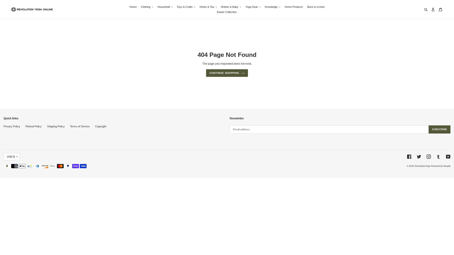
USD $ (11, 156)
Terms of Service (80, 126)
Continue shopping (224, 73)
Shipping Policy (56, 126)
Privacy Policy (12, 126)
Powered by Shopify (440, 166)
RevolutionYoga (422, 166)
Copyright (100, 126)
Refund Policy (34, 126)
